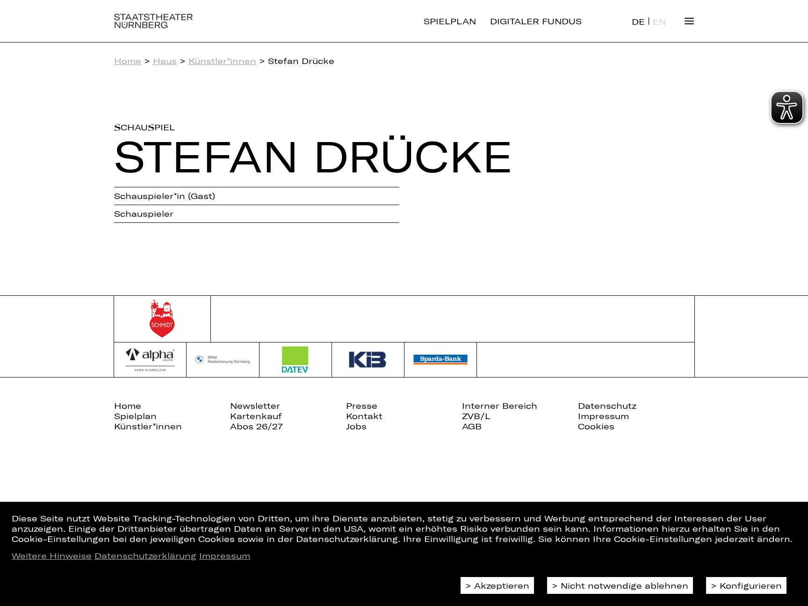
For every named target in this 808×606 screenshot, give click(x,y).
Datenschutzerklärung (145, 555)
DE (638, 21)
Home (127, 61)
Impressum (224, 555)
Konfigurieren (751, 585)
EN (659, 21)
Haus (165, 61)
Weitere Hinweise (52, 555)
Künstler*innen (222, 61)
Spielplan (450, 21)
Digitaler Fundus (536, 21)
